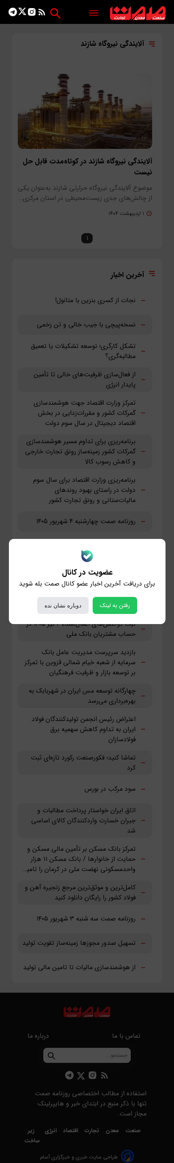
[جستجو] (55, 13)
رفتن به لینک (115, 605)
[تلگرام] (13, 13)
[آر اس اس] (42, 13)
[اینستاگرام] (32, 13)
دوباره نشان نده (63, 605)
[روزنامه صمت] (137, 13)
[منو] (93, 13)
